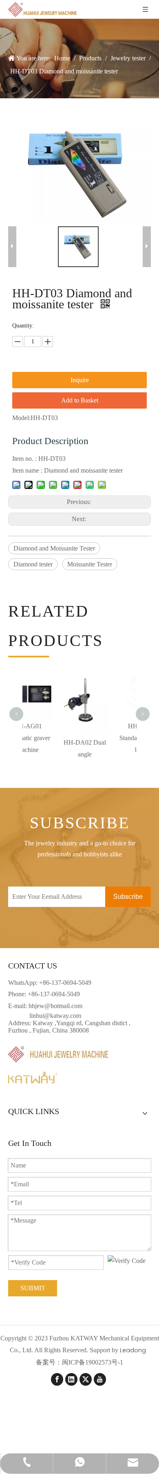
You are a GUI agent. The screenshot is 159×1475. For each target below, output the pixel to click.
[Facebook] (57, 1379)
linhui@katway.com (55, 1015)
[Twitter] (86, 1379)
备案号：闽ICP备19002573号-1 (79, 1362)
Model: (21, 417)
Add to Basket (79, 400)
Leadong (133, 1350)
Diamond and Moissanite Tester (54, 548)
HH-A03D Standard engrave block (110, 738)
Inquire (80, 379)
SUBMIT (32, 1288)
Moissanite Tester (89, 564)
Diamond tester (33, 564)
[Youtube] (100, 1379)
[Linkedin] (71, 1379)
